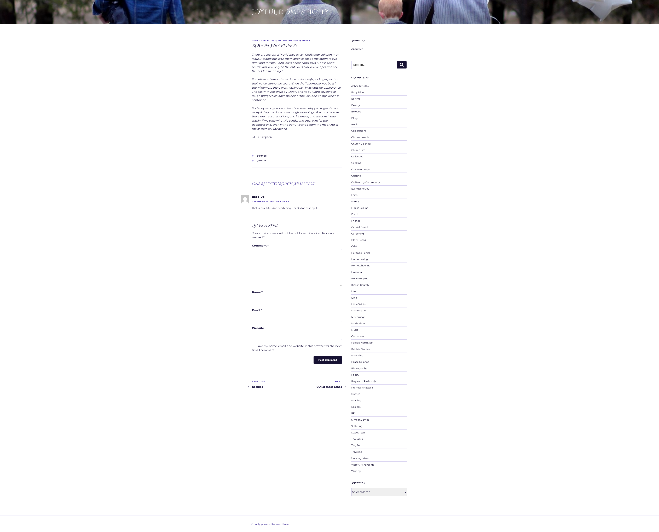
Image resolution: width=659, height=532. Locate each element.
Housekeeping (359, 278)
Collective (357, 156)
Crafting (356, 175)
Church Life (358, 150)
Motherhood (358, 323)
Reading (356, 400)
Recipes (356, 406)
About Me (357, 48)
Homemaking (359, 259)
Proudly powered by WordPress (270, 524)
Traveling (356, 451)
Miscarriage (358, 317)
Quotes (262, 156)
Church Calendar (361, 143)
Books (355, 124)
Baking (355, 98)
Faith (354, 195)
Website (258, 328)
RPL (353, 413)
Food (354, 214)
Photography (359, 368)
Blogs (354, 118)
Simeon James (360, 419)
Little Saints (358, 304)
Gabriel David (359, 227)
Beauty (355, 105)
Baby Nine (357, 92)
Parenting (357, 355)
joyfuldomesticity (296, 40)
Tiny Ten (356, 445)
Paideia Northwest (362, 342)
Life (353, 291)
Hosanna (356, 272)
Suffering (356, 426)
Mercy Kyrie (358, 310)
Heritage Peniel (360, 252)
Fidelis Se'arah (359, 207)
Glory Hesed (358, 240)
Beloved (356, 111)
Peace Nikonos (360, 361)
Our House (357, 336)
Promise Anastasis (362, 387)
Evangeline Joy (360, 188)
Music (354, 329)
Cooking (356, 162)
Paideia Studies (360, 349)
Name (257, 292)
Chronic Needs (360, 137)
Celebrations (358, 130)
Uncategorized (360, 458)
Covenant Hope (360, 169)
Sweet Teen (358, 432)
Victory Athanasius (362, 464)
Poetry (355, 374)
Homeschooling (361, 265)
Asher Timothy (360, 86)
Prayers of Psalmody (363, 381)
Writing (356, 471)
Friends (355, 220)
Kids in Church (360, 285)
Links (354, 297)
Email (257, 310)
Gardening (357, 233)
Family (355, 201)
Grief (354, 246)
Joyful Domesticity (290, 12)
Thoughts (357, 439)
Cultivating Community (365, 182)
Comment (260, 245)
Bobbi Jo (258, 196)
